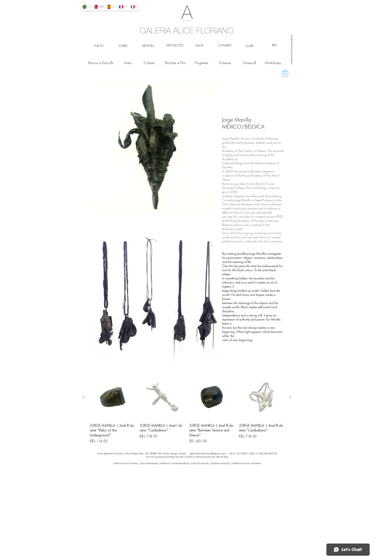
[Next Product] (290, 396)
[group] (187, 409)
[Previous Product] (83, 396)
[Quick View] (112, 397)
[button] (285, 73)
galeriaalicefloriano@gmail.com (207, 453)
